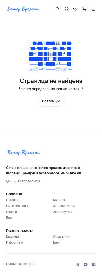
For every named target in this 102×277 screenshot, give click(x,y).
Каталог (59, 200)
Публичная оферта (20, 264)
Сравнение (61, 237)
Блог (9, 218)
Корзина (12, 237)
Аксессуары (62, 212)
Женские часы (64, 206)
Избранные (14, 243)
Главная (12, 200)
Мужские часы (17, 206)
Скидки (11, 212)
